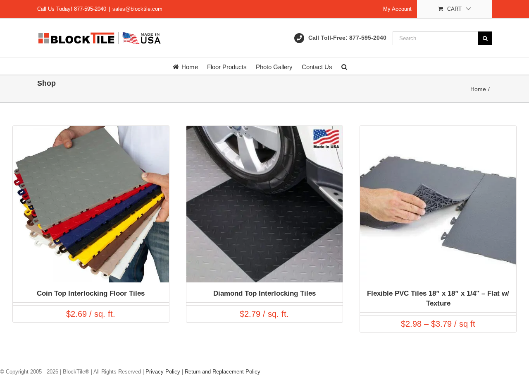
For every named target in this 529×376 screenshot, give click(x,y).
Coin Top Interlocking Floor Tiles (91, 293)
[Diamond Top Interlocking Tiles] (264, 130)
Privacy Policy (162, 372)
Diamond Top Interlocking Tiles (264, 293)
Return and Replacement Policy (222, 372)
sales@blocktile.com (137, 9)
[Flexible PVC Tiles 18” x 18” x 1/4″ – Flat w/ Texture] (438, 130)
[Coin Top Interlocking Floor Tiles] (91, 130)
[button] (344, 66)
